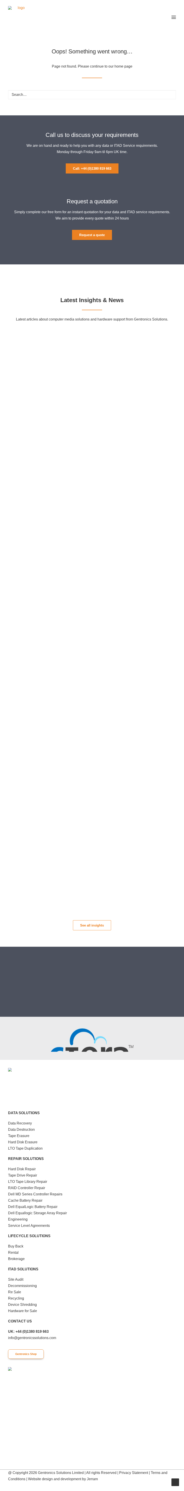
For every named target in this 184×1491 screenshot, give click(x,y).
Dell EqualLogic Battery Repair (32, 1207)
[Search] (92, 94)
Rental (13, 1252)
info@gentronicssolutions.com (32, 1338)
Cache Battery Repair (25, 1200)
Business (160, 333)
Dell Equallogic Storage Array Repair (37, 1213)
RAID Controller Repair (26, 1188)
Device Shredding (22, 1305)
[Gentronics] (19, 17)
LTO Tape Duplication (25, 1148)
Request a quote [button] (92, 235)
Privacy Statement (133, 1473)
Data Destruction (21, 1129)
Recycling (16, 1298)
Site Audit (15, 1279)
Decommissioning (22, 1286)
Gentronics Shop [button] (26, 1354)
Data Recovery (20, 1123)
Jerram (92, 1479)
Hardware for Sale (22, 1311)
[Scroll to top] (175, 1482)
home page (123, 66)
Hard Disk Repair (22, 1169)
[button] (173, 17)
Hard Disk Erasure (22, 1142)
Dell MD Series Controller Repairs (35, 1194)
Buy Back (15, 1246)
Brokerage (16, 1259)
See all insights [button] (92, 925)
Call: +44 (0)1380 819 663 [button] (92, 168)
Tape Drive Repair (22, 1175)
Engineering (18, 1219)
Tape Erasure (18, 1136)
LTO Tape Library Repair (27, 1182)
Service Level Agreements (29, 1225)
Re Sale (14, 1292)
